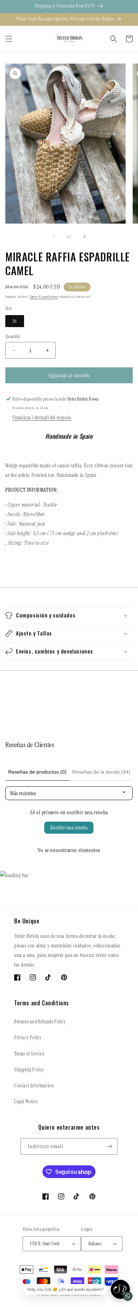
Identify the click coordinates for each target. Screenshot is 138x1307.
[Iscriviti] (109, 1146)
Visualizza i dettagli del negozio (41, 417)
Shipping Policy (29, 1069)
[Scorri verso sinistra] (53, 236)
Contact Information (34, 1085)
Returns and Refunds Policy (40, 1021)
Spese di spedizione (44, 296)
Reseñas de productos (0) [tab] (37, 772)
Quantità (12, 336)
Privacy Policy (27, 1037)
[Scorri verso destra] (84, 236)
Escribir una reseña (68, 827)
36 (14, 321)
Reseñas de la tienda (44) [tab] (101, 772)
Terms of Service (29, 1054)
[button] (9, 39)
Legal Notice (26, 1101)
